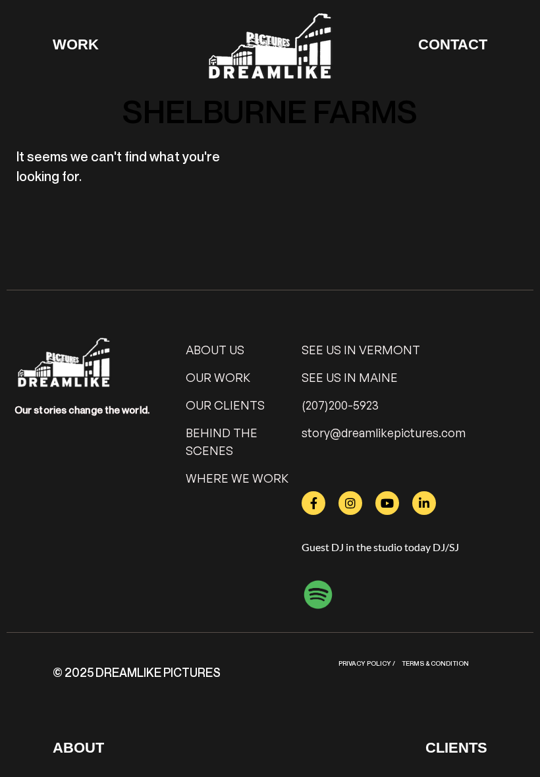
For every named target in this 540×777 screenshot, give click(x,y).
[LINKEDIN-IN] (424, 503)
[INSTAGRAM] (350, 503)
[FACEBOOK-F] (313, 503)
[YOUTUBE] (387, 503)
